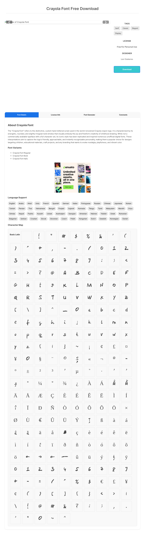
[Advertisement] (72, 92)
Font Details (21, 115)
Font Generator (89, 115)
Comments (123, 115)
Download (127, 69)
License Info (55, 115)
